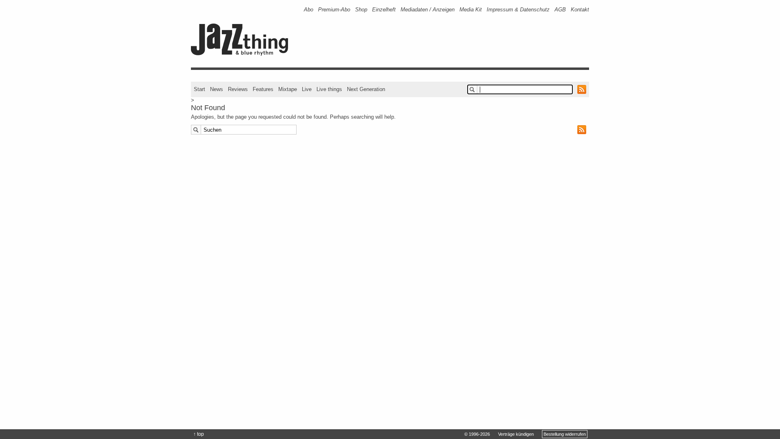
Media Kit (470, 10)
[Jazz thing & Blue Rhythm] (242, 54)
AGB (560, 10)
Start (199, 89)
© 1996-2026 (477, 434)
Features (263, 89)
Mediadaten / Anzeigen (428, 10)
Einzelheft (384, 10)
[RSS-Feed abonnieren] (581, 89)
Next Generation (366, 89)
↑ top (198, 434)
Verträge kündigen (516, 434)
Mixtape (287, 89)
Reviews (238, 89)
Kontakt (580, 10)
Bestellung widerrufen (565, 434)
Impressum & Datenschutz (518, 10)
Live (307, 89)
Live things (329, 89)
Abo (308, 10)
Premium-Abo (334, 10)
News (216, 89)
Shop (361, 10)
